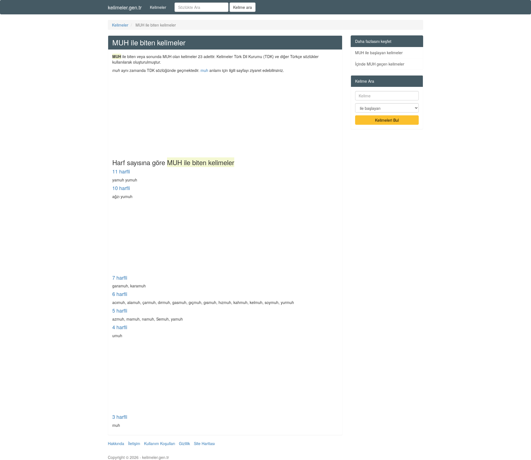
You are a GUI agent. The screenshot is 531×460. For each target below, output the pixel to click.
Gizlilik (184, 443)
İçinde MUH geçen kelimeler (379, 64)
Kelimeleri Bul (387, 120)
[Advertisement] (225, 114)
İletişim (134, 443)
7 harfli (119, 277)
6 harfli (119, 293)
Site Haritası (204, 443)
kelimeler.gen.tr (125, 7)
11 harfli (121, 171)
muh (204, 70)
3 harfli (119, 416)
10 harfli (121, 187)
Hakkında (116, 443)
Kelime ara (242, 7)
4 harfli (119, 327)
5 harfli (119, 310)
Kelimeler (158, 7)
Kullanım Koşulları (159, 443)
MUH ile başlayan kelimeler (379, 52)
